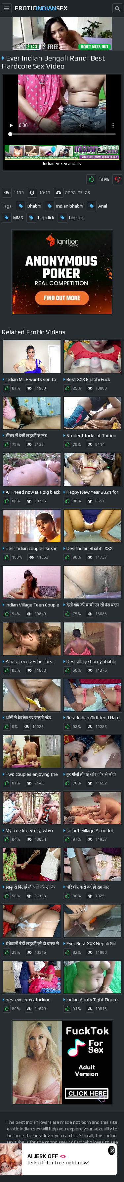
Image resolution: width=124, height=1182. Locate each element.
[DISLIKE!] (117, 179)
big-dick (46, 217)
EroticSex (41, 8)
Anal (102, 206)
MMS (18, 217)
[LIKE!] (91, 179)
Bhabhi (34, 206)
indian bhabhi (69, 206)
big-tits (77, 217)
